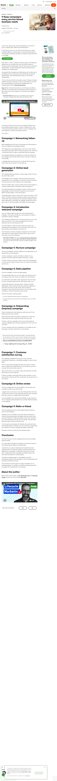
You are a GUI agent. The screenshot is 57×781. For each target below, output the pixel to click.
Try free (54, 5)
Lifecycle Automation (19, 85)
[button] (4, 773)
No (32, 508)
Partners (39, 5)
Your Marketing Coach (24, 475)
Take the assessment (48, 76)
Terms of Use (27, 775)
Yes (23, 508)
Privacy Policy (24, 771)
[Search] (54, 8)
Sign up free (47, 104)
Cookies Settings (39, 772)
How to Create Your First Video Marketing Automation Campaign (48, 90)
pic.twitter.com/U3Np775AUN (24, 340)
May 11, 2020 (27, 344)
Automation (9, 14)
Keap (3, 88)
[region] (25, 772)
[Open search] (43, 1)
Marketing (4, 14)
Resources (47, 5)
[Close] (45, 767)
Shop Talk (23, 477)
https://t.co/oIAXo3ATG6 (9, 340)
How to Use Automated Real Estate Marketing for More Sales (48, 84)
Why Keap (18, 5)
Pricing (33, 5)
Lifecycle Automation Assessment (28, 237)
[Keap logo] (7, 5)
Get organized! (6, 32)
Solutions (26, 5)
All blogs (4, 8)
